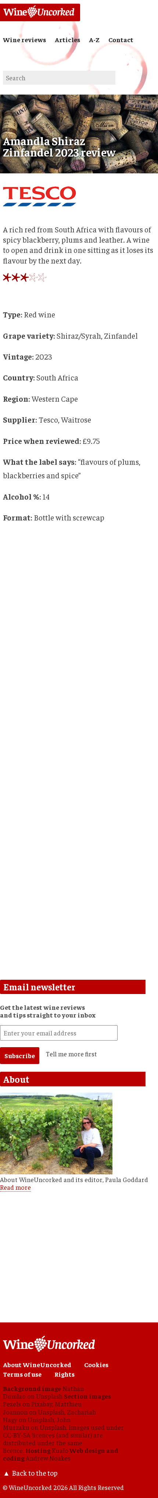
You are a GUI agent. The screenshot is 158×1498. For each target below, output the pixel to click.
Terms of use (22, 1374)
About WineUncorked (37, 1365)
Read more (15, 1187)
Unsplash (49, 1396)
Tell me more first (71, 1054)
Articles (67, 40)
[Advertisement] (79, 890)
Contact (120, 40)
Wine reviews (24, 40)
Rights (64, 1374)
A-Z (94, 40)
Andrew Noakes (48, 1458)
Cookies (96, 1365)
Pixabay (41, 1404)
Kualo (60, 1450)
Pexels (12, 1404)
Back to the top (34, 1472)
